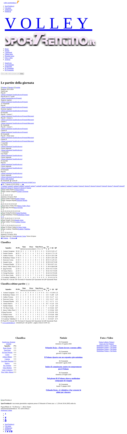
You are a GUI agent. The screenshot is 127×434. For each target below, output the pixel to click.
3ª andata (15, 186)
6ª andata (32, 186)
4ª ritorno (97, 186)
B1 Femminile (9, 68)
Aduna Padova (19, 190)
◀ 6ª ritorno (4, 238)
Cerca (34, 182)
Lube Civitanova (7, 370)
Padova (7, 363)
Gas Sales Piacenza (7, 361)
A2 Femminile (9, 65)
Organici (25, 95)
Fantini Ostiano (20, 198)
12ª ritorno (21, 188)
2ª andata (9, 186)
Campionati (8, 52)
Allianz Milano (7, 357)
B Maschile (8, 66)
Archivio (7, 59)
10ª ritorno (8, 188)
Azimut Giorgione (22, 191)
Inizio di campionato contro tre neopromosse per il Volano (63, 368)
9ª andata (49, 186)
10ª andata (55, 186)
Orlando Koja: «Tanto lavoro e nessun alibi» (63, 348)
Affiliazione (8, 10)
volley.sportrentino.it (10, 3)
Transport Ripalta (21, 200)
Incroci (20, 95)
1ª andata (3, 186)
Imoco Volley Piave (24, 206)
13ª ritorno (28, 188)
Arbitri (30, 182)
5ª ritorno (103, 186)
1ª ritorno (80, 186)
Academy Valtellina (24, 229)
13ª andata (74, 186)
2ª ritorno (86, 186)
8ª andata (43, 186)
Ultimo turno (9, 54)
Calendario (8, 95)
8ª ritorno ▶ (13, 238)
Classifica (15, 95)
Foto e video (9, 58)
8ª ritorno (120, 186)
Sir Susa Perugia (7, 352)
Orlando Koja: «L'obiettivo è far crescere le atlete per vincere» (63, 391)
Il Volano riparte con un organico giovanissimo (63, 357)
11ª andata (61, 186)
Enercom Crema (21, 236)
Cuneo (7, 354)
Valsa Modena (7, 368)
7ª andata (37, 186)
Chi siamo (8, 8)
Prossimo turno (9, 56)
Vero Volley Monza (7, 372)
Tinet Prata (7, 350)
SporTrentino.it (9, 6)
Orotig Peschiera (21, 213)
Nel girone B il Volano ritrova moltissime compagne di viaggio (63, 379)
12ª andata (67, 186)
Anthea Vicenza (20, 222)
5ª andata (26, 186)
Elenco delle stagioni (7, 179)
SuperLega (8, 63)
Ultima (3, 95)
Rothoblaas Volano (23, 215)
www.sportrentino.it (8, 323)
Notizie (7, 50)
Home (7, 49)
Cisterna (7, 359)
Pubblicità (8, 11)
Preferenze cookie (6, 410)
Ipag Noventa (18, 207)
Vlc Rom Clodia (21, 227)
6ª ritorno (109, 186)
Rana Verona (7, 348)
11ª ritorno (15, 188)
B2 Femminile (9, 70)
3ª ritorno (92, 186)
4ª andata (20, 186)
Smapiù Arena (18, 220)
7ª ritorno (115, 186)
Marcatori (31, 116)
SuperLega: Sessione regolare (8, 343)
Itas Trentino (7, 365)
